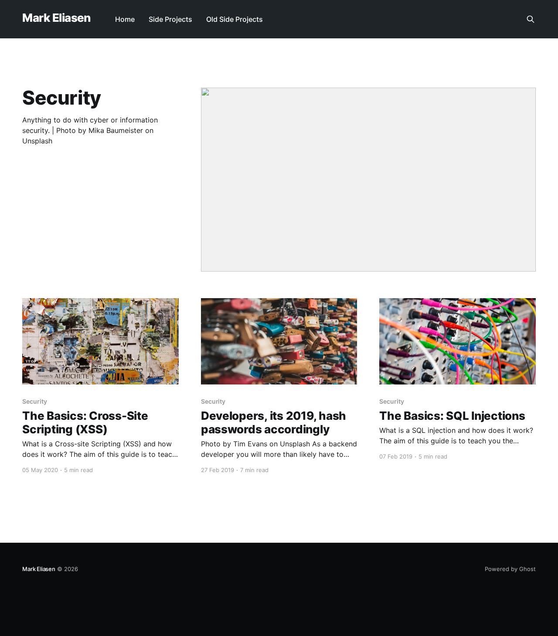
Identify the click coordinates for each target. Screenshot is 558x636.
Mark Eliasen (56, 18)
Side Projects (170, 19)
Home (125, 19)
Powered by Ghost (510, 568)
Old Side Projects (234, 19)
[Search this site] (531, 19)
